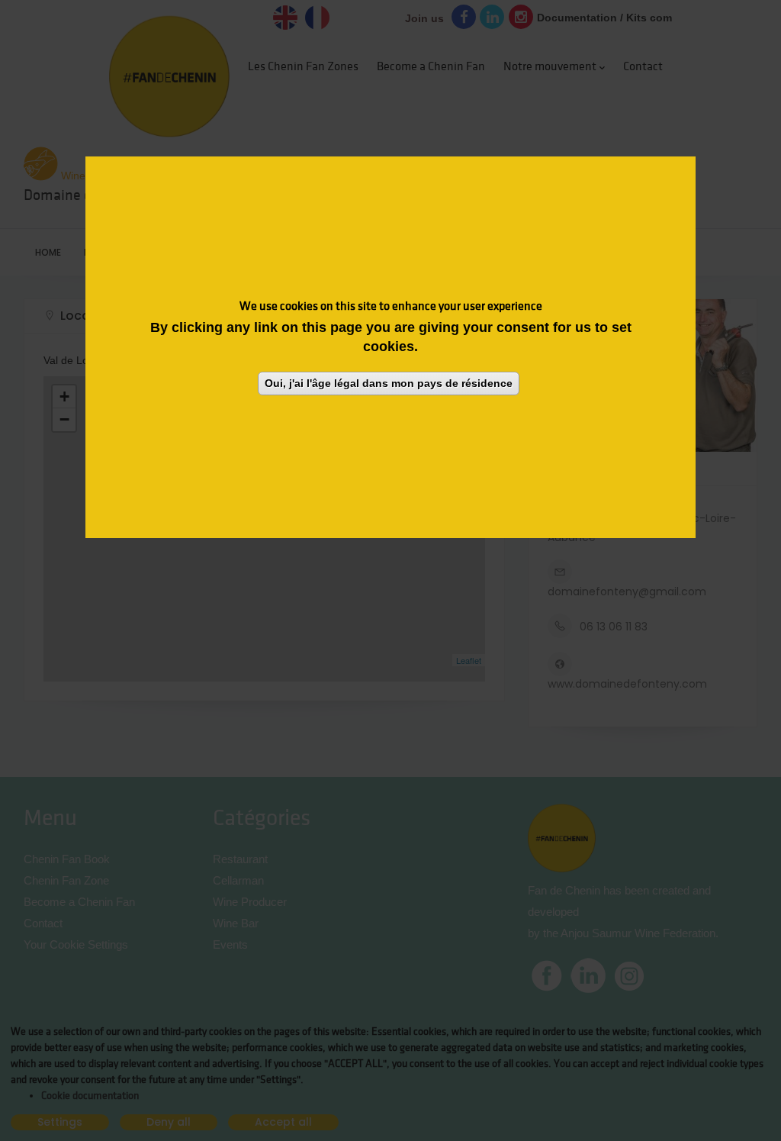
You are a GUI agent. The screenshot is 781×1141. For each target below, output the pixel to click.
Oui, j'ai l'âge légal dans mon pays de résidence (389, 383)
